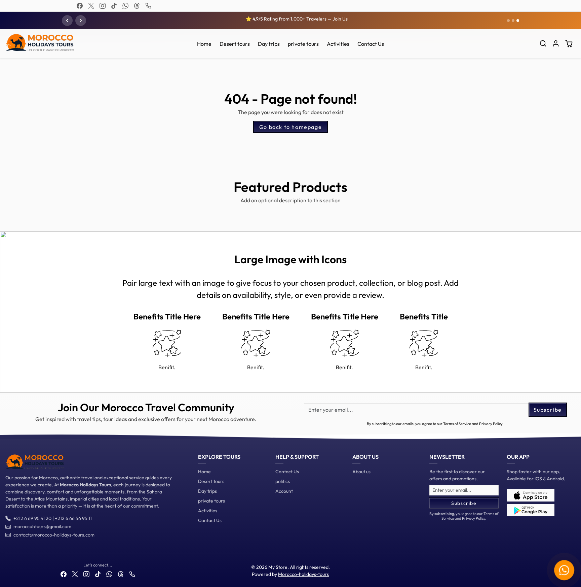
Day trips (269, 43)
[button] (543, 43)
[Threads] (137, 5)
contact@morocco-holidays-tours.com (53, 535)
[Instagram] (102, 5)
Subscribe (548, 409)
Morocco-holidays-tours (303, 574)
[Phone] (148, 5)
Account (284, 491)
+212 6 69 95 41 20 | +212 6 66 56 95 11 (52, 518)
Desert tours (235, 43)
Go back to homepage (290, 127)
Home (204, 43)
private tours (303, 43)
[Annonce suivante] (80, 20)
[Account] (555, 43)
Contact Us (370, 43)
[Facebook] (79, 5)
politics (282, 481)
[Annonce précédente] (67, 20)
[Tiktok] (114, 5)
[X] (91, 5)
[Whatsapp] (125, 5)
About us (361, 472)
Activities (338, 43)
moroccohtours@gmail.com (42, 526)
